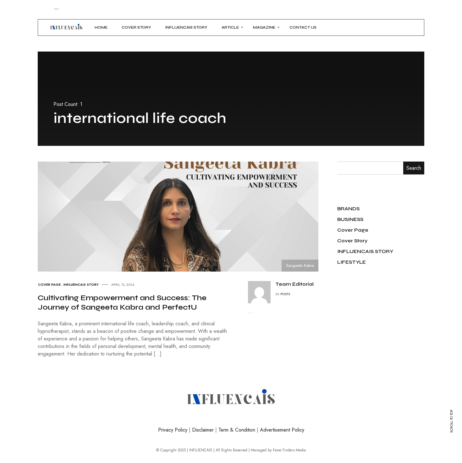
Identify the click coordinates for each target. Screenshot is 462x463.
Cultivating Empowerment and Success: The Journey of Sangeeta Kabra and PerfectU (122, 302)
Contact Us (302, 27)
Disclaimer (203, 429)
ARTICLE (230, 27)
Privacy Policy (172, 429)
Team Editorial (294, 284)
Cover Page (49, 284)
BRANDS (348, 209)
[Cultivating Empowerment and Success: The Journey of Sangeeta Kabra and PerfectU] (184, 215)
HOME (101, 27)
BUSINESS (350, 219)
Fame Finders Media (289, 450)
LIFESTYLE (351, 262)
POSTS (285, 293)
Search (413, 168)
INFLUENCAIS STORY (186, 27)
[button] (42, 27)
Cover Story (136, 27)
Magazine (264, 27)
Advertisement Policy (282, 429)
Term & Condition (236, 429)
